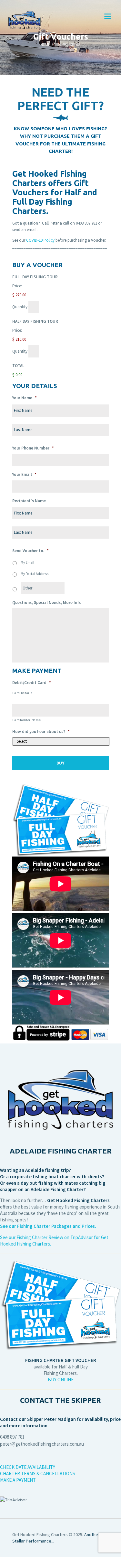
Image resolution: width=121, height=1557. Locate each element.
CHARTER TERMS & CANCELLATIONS (37, 1473)
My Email (27, 562)
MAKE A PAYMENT (18, 1480)
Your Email (24, 474)
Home (45, 45)
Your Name (24, 398)
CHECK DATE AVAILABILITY (28, 1467)
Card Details (23, 693)
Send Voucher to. (30, 550)
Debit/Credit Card (31, 682)
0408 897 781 (86, 223)
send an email (24, 229)
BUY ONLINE (61, 1379)
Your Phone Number (33, 448)
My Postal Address (34, 573)
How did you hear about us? (41, 731)
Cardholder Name (27, 720)
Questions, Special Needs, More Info (47, 602)
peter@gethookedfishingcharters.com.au (42, 1444)
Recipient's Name (29, 501)
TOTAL (18, 365)
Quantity (19, 307)
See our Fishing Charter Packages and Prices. (48, 1226)
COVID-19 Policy (40, 240)
